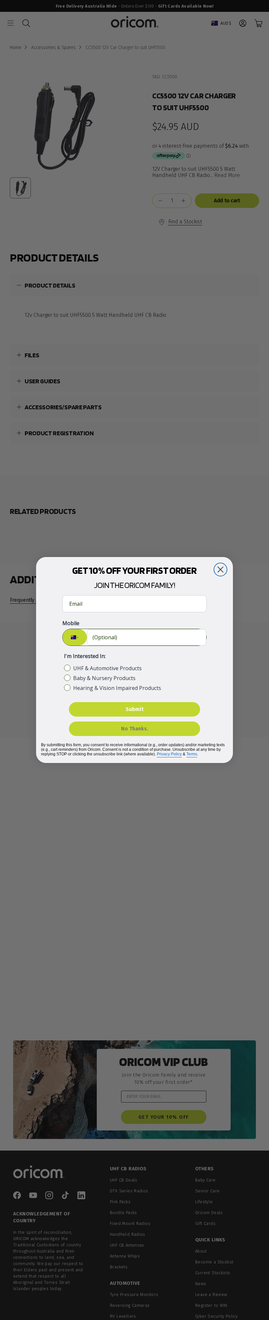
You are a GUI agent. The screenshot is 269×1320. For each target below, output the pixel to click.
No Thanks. (134, 728)
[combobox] (75, 637)
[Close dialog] (220, 569)
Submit (135, 709)
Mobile (70, 623)
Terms (191, 754)
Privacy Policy (169, 754)
